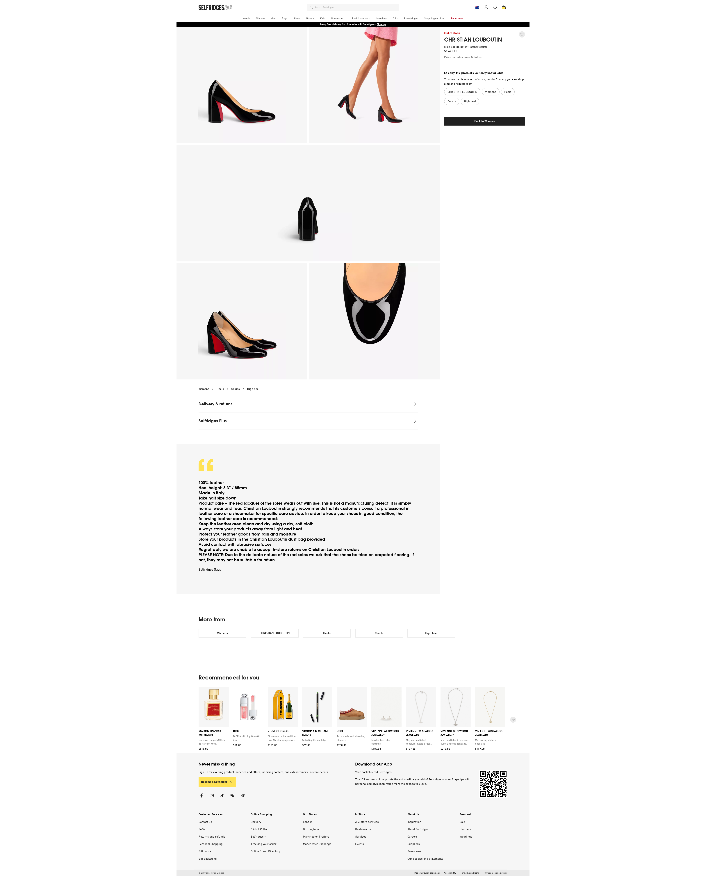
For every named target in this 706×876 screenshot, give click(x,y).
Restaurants (363, 829)
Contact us (205, 821)
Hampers (465, 829)
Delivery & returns (215, 404)
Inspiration (414, 821)
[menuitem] (246, 18)
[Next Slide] (513, 720)
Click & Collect (260, 829)
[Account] (486, 7)
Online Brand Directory (265, 851)
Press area (414, 851)
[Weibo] (243, 798)
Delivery (256, 821)
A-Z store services (367, 821)
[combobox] (355, 7)
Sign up (381, 24)
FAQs (202, 829)
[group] (353, 720)
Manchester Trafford (316, 836)
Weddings (466, 836)
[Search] (311, 7)
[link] (213, 741)
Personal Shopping (210, 843)
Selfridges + (258, 836)
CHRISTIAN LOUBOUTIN (473, 39)
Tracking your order (264, 843)
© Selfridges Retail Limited (211, 873)
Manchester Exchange (317, 843)
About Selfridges (418, 829)
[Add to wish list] (522, 34)
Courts (235, 389)
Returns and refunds (212, 836)
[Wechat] (232, 798)
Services (360, 836)
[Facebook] (201, 798)
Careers (412, 836)
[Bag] (503, 7)
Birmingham (311, 829)
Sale (462, 821)
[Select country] (477, 7)
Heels (220, 389)
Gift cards (205, 851)
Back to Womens (484, 121)
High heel (253, 389)
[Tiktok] (222, 798)
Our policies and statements (425, 858)
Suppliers (413, 843)
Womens (204, 389)
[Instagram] (212, 798)
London (308, 821)
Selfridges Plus (213, 421)
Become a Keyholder (214, 782)
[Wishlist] (495, 7)
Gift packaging (208, 858)
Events (359, 843)
